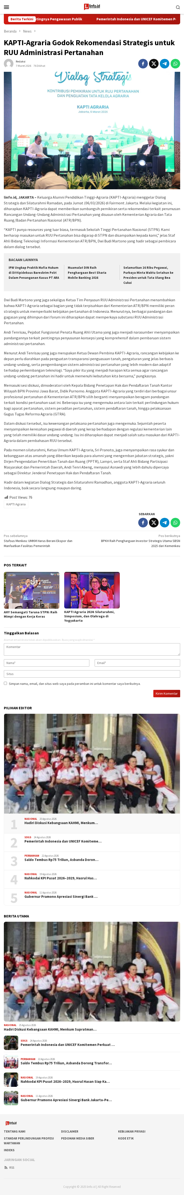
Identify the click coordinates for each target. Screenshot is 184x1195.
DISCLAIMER (69, 1131)
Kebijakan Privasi (131, 1131)
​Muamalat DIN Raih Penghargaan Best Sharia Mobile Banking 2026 (87, 273)
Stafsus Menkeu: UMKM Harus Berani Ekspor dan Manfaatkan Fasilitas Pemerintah (38, 541)
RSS (11, 1168)
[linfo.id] (92, 6)
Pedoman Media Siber (77, 1138)
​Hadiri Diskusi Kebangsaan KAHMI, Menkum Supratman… (50, 1029)
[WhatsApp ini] (175, 63)
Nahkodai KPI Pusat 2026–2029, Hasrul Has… (60, 878)
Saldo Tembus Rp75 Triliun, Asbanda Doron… (61, 860)
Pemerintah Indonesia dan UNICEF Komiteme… (63, 841)
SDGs (27, 837)
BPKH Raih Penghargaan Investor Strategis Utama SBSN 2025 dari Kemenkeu (140, 541)
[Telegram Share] (164, 63)
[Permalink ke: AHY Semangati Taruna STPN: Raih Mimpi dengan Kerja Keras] (31, 590)
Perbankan (31, 855)
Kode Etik (126, 1138)
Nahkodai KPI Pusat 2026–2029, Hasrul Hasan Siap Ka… (65, 1081)
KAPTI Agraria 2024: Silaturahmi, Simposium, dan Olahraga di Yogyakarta (89, 616)
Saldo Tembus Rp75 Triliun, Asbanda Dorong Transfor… (66, 1063)
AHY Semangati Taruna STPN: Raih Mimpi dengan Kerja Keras (30, 614)
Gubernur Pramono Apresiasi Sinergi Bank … (61, 896)
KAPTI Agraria (16, 504)
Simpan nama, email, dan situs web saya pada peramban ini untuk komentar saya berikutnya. (75, 683)
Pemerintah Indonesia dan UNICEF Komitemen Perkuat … (68, 1045)
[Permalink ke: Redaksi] (8, 63)
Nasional (30, 819)
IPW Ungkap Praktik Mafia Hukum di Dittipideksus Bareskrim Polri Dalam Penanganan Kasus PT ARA (34, 273)
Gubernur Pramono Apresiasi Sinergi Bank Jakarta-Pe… (66, 1100)
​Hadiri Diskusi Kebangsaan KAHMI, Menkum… (61, 823)
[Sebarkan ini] (143, 63)
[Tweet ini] (154, 63)
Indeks (9, 1150)
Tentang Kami (14, 1131)
